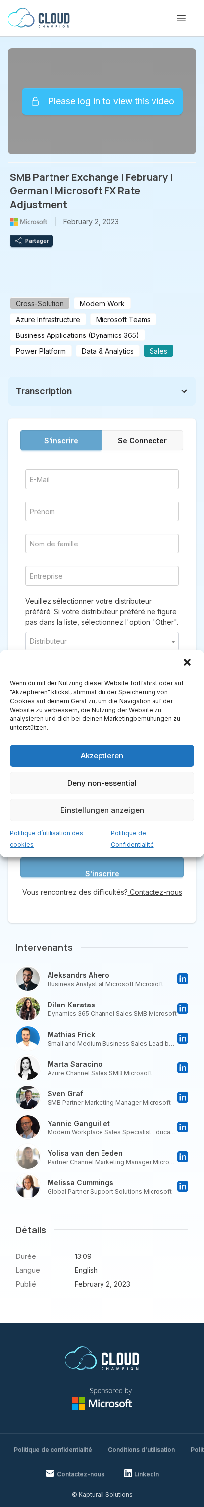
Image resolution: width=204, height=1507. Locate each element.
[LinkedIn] (182, 978)
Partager (37, 240)
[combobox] (102, 641)
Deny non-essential (102, 783)
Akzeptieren (102, 755)
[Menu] (181, 18)
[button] (188, 663)
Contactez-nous (155, 892)
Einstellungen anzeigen (102, 810)
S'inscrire (61, 440)
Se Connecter (142, 440)
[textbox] (102, 641)
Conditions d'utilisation (141, 1449)
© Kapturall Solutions (102, 1494)
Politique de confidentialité (53, 1449)
